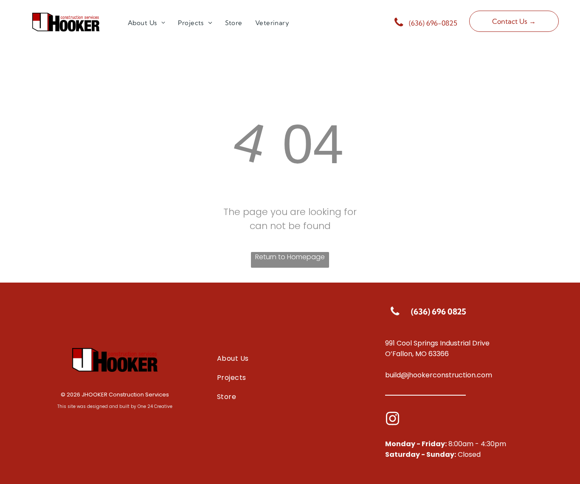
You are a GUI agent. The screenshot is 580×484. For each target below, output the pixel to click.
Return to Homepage (290, 257)
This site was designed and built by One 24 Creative (114, 406)
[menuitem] (146, 23)
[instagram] (392, 419)
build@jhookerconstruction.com (438, 375)
